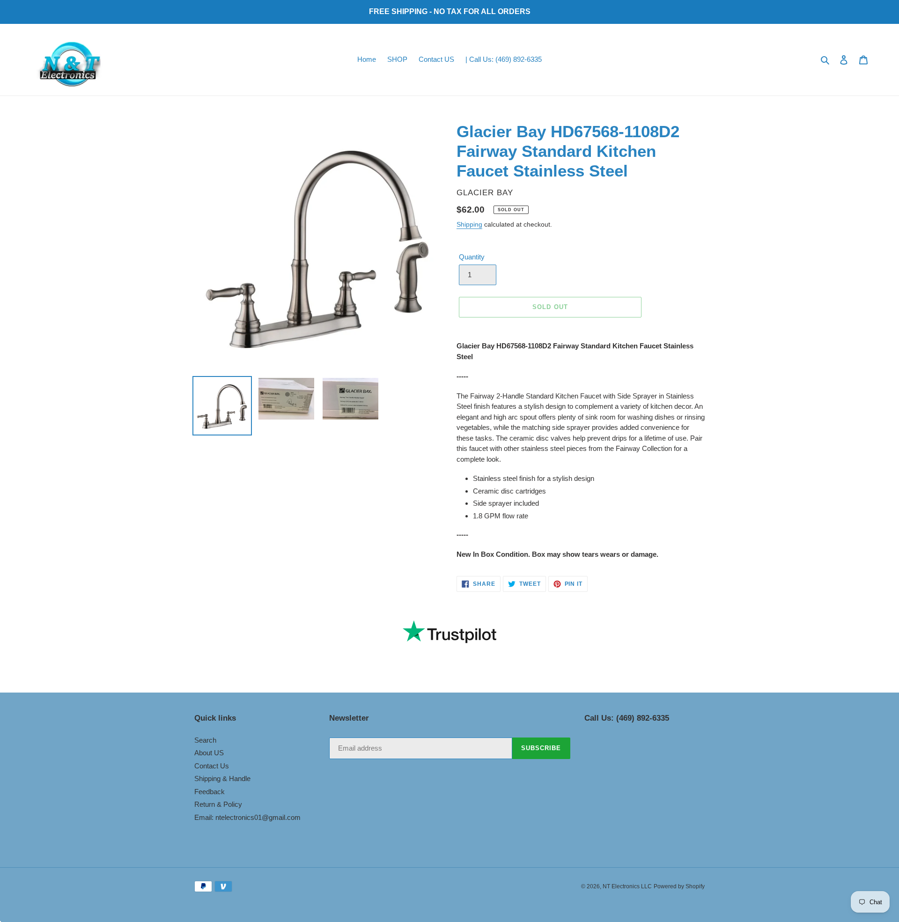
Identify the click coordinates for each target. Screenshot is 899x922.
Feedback (209, 792)
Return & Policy (218, 804)
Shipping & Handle (222, 778)
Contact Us (211, 766)
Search (205, 740)
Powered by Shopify (679, 886)
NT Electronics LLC (627, 886)
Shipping (469, 224)
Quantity (472, 257)
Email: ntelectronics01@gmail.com (247, 817)
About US (209, 753)
